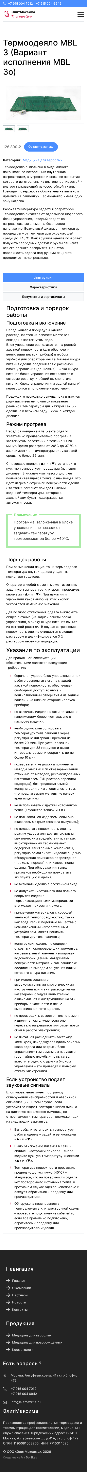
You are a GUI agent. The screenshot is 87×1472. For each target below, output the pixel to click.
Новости (19, 1302)
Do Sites (31, 1457)
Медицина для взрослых (42, 160)
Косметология (23, 1350)
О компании (21, 1288)
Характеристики (43, 287)
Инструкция (43, 278)
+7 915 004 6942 (48, 3)
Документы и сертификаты (43, 297)
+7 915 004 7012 (20, 3)
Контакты (20, 1310)
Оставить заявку (41, 147)
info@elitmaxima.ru (26, 1402)
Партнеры (20, 1295)
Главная (18, 1281)
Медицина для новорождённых (37, 1342)
